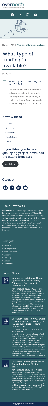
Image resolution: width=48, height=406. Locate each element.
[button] (24, 83)
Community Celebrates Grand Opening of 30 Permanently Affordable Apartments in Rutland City (27, 282)
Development (10, 128)
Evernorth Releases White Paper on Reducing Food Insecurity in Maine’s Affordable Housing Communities (28, 322)
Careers (7, 255)
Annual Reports (10, 252)
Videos (7, 261)
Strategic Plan (10, 249)
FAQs (12, 45)
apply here (10, 164)
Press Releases (11, 137)
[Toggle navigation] (44, 5)
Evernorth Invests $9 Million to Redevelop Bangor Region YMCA (28, 364)
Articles (8, 142)
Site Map (7, 258)
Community (10, 133)
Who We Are (9, 246)
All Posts (8, 124)
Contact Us (8, 264)
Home (5, 45)
